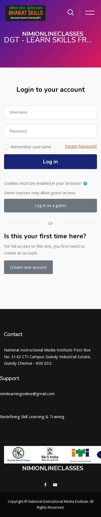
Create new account (28, 267)
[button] (86, 183)
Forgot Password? (81, 146)
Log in (50, 161)
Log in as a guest (50, 205)
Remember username (31, 146)
